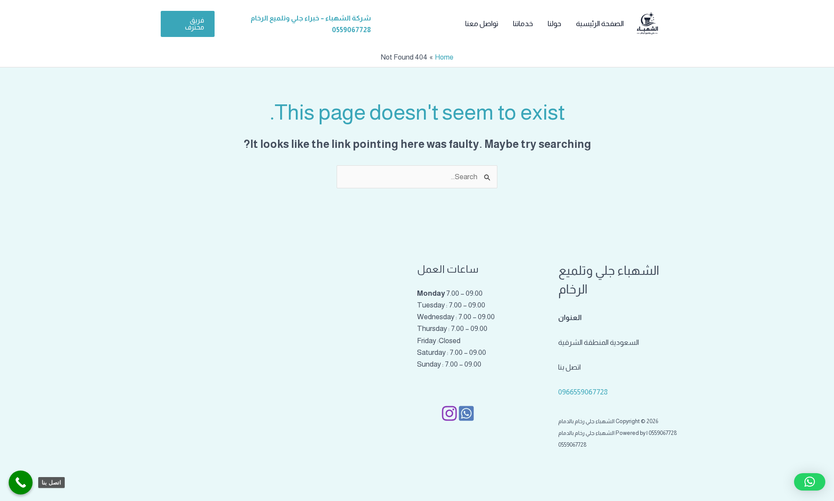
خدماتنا (523, 24)
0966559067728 (583, 392)
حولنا (554, 24)
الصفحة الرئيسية (600, 24)
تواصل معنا (481, 24)
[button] (188, 24)
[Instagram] (449, 413)
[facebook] (466, 413)
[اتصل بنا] (21, 482)
